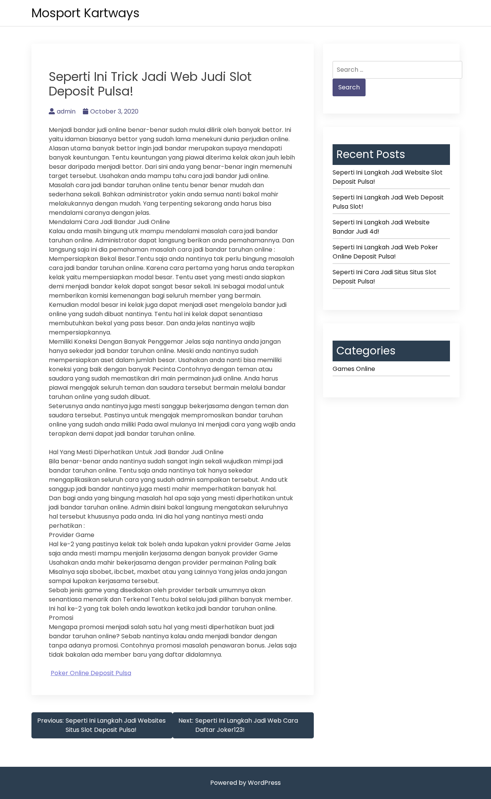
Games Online (354, 368)
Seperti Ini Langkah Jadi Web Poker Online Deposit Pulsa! (385, 252)
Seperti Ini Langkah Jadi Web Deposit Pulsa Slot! (388, 202)
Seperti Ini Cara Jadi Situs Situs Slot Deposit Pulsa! (385, 277)
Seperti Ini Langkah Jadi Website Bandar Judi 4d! (381, 227)
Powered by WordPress (245, 782)
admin (66, 111)
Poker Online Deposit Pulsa (91, 673)
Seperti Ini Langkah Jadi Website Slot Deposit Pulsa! (388, 177)
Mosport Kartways (85, 12)
